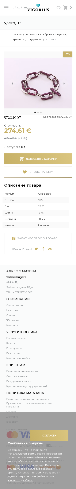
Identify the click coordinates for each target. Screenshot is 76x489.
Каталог (30, 34)
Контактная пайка (18, 358)
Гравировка (14, 348)
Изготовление (16, 338)
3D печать (12, 320)
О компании (14, 305)
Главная (17, 34)
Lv (18, 7)
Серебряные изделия (52, 34)
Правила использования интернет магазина (29, 405)
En (25, 7)
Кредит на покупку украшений (27, 386)
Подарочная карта (18, 381)
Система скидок (17, 376)
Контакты (12, 325)
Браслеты (18, 39)
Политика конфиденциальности (27, 399)
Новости (12, 310)
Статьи (10, 315)
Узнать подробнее (20, 480)
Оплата (11, 411)
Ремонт (11, 343)
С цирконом (35, 39)
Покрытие (13, 353)
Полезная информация (22, 371)
